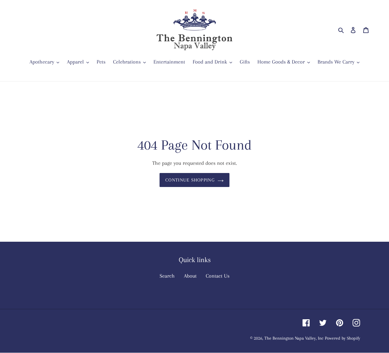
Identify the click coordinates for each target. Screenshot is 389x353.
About (190, 276)
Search (167, 276)
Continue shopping (190, 180)
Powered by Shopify (342, 338)
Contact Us (217, 276)
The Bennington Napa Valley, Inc (293, 338)
